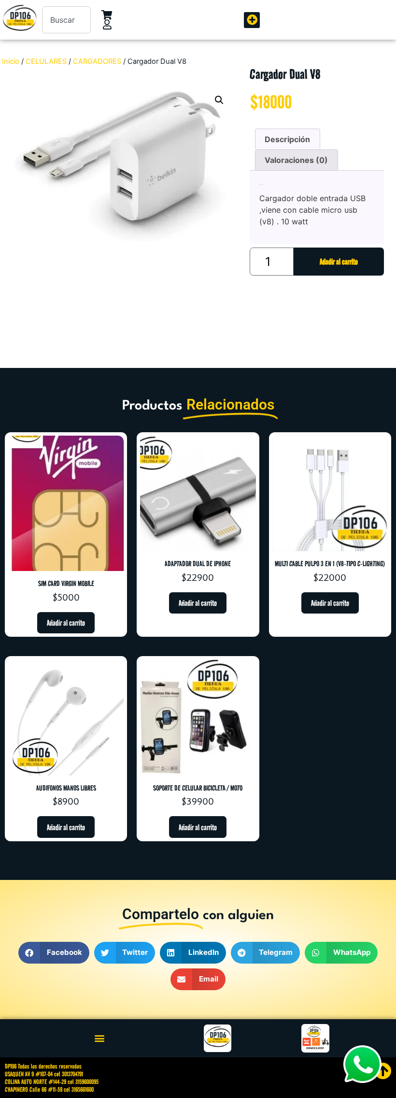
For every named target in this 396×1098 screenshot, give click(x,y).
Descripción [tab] (287, 139)
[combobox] (66, 19)
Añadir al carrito (339, 261)
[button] (252, 20)
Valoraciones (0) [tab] (296, 160)
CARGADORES (97, 61)
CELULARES (46, 61)
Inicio (10, 61)
